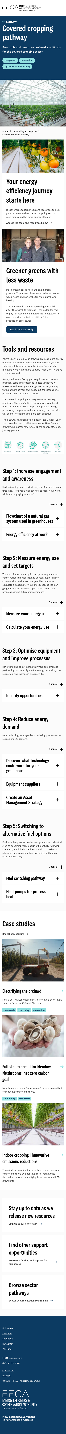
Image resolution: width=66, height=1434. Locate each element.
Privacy (6, 1375)
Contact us (8, 1370)
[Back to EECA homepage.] (33, 1399)
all (30, 504)
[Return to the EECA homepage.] (21, 8)
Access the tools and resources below (27, 223)
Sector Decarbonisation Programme (28, 1300)
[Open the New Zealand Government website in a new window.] (33, 1418)
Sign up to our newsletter (23, 1223)
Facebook (7, 1338)
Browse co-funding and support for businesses (28, 1262)
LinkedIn (7, 1333)
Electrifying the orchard (21, 991)
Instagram (7, 1343)
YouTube (7, 1348)
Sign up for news (11, 1363)
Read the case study (21, 329)
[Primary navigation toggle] (62, 8)
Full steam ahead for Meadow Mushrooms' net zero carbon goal (26, 1073)
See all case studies (13, 934)
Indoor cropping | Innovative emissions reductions (25, 1158)
